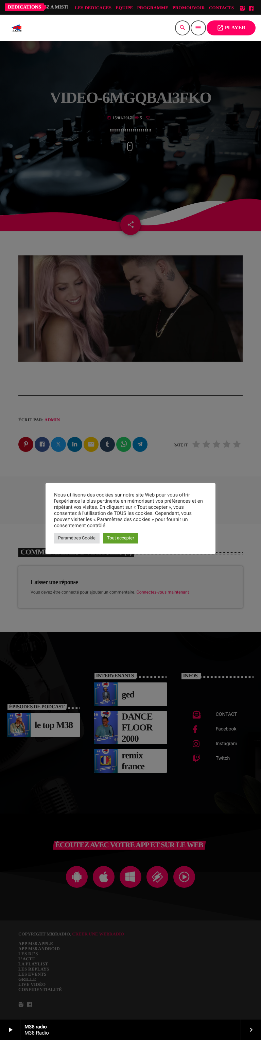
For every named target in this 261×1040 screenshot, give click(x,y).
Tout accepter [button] (120, 538)
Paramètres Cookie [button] (76, 538)
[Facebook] (251, 8)
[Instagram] (242, 8)
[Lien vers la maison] (17, 28)
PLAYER (231, 28)
